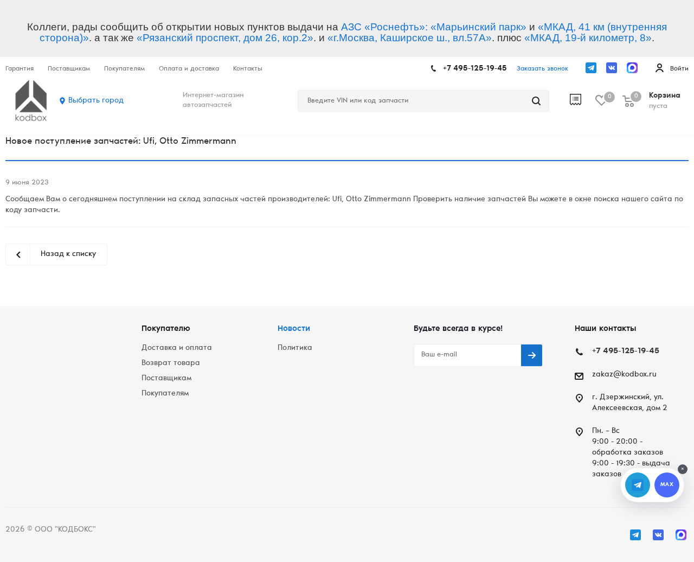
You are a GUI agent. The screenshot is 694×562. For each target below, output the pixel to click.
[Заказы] (582, 101)
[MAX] (632, 67)
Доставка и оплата (177, 348)
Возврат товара (171, 363)
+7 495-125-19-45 (475, 69)
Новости (294, 329)
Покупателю (166, 329)
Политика (295, 348)
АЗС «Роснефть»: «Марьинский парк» (433, 27)
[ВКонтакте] (611, 67)
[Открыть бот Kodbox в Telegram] (637, 484)
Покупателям (165, 394)
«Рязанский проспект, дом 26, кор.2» (225, 37)
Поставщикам (166, 378)
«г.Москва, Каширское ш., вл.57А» (409, 37)
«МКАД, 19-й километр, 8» (588, 37)
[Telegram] (591, 67)
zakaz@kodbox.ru (624, 375)
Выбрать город (96, 101)
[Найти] (536, 101)
